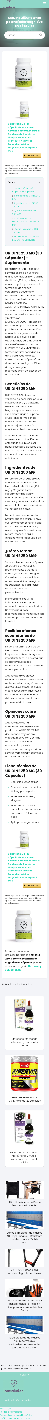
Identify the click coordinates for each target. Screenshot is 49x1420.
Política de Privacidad (11, 1411)
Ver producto (33, 155)
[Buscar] (39, 34)
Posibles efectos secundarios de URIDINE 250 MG (26, 221)
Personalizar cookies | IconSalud (16, 1415)
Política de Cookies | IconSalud (15, 1418)
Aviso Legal (5, 1408)
